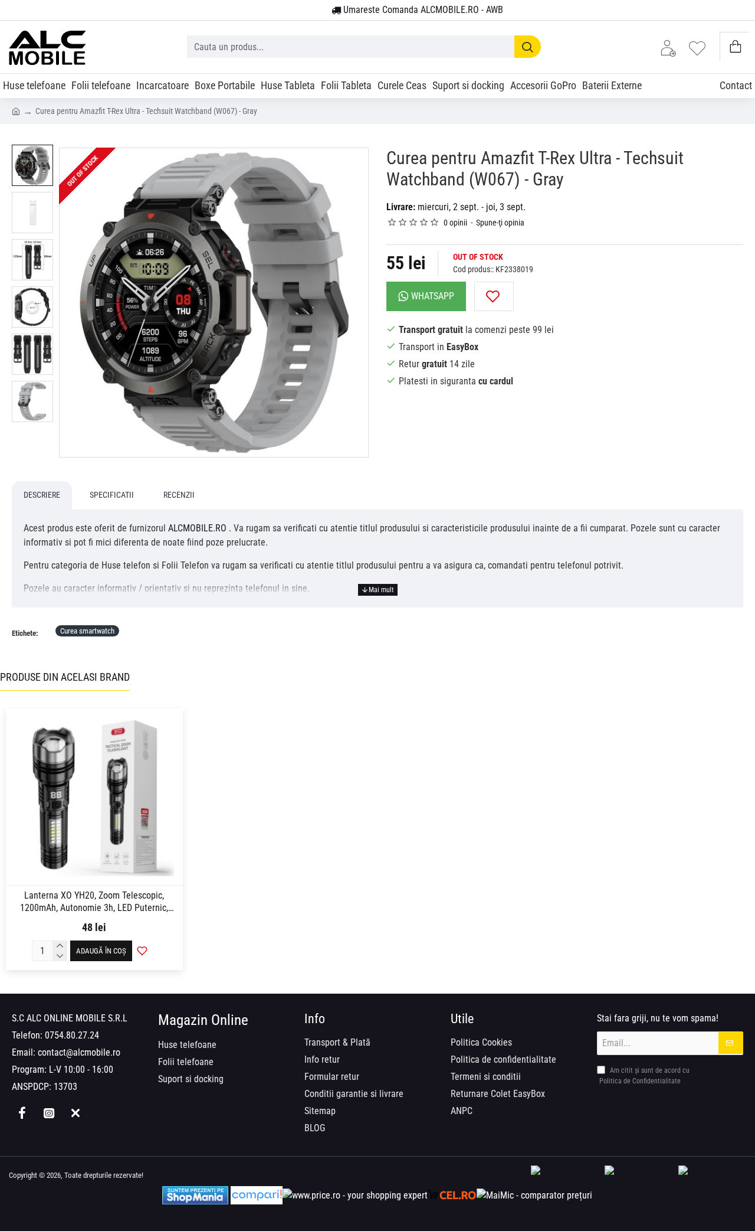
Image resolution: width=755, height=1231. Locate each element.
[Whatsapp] (75, 1113)
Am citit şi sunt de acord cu (644, 1075)
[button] (494, 296)
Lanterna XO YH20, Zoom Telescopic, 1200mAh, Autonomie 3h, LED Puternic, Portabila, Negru (94, 902)
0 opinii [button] (455, 222)
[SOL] (638, 1175)
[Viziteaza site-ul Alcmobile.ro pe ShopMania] (195, 1195)
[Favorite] (700, 47)
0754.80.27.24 (72, 1035)
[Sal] (712, 1175)
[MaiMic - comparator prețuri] (534, 1195)
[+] (60, 946)
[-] (60, 956)
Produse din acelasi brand (65, 677)
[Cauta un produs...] (527, 46)
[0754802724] (318, 10)
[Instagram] (48, 1113)
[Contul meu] (671, 47)
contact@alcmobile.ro (79, 1052)
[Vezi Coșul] (734, 46)
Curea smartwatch (87, 630)
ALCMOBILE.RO (197, 528)
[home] (16, 110)
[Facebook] (22, 1113)
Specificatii (112, 494)
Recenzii (179, 494)
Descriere (42, 494)
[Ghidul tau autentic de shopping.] (257, 1195)
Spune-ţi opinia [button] (500, 222)
